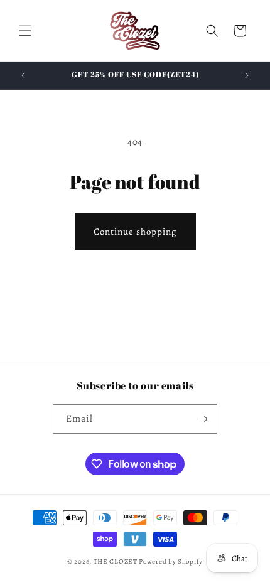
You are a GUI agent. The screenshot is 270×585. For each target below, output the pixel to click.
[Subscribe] (203, 419)
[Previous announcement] (23, 75)
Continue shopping (135, 231)
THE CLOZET (116, 561)
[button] (25, 31)
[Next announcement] (247, 75)
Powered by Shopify (171, 561)
